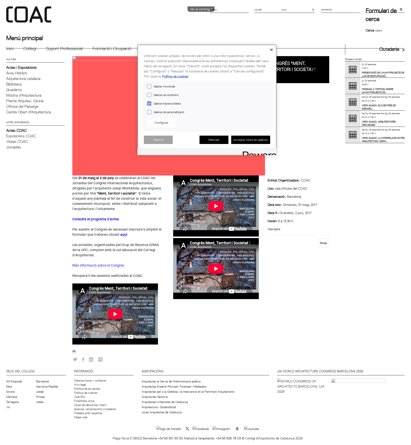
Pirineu (40, 397)
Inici (10, 48)
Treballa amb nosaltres (88, 413)
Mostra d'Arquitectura (23, 95)
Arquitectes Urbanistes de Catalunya (165, 402)
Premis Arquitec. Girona (24, 100)
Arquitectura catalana (23, 78)
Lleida (39, 392)
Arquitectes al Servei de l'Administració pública (171, 381)
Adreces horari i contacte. (90, 380)
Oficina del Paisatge (22, 106)
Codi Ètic (79, 397)
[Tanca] (271, 49)
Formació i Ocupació (111, 48)
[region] (207, 100)
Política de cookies (86, 393)
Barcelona (42, 381)
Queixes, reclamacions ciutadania (95, 409)
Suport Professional (64, 48)
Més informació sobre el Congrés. (98, 265)
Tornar (323, 243)
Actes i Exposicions (21, 67)
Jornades (13, 147)
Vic (8, 407)
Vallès (39, 402)
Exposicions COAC (21, 135)
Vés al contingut (201, 9)
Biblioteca (14, 84)
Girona (10, 392)
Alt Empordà (14, 381)
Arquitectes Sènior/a (155, 397)
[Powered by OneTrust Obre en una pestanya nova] (258, 152)
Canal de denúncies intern (90, 405)
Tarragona (12, 402)
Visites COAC (17, 141)
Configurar (161, 122)
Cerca (370, 30)
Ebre (9, 386)
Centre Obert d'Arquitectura (28, 111)
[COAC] (106, 16)
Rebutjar (213, 140)
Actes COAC (16, 130)
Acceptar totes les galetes (250, 140)
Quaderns (14, 89)
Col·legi (29, 48)
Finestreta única (84, 401)
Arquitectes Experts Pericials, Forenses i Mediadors (174, 386)
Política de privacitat (87, 389)
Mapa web (80, 417)
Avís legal (80, 385)
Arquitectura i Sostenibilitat (159, 407)
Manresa (11, 397)
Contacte (326, 9)
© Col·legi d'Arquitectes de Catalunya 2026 (272, 438)
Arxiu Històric (16, 72)
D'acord (158, 140)
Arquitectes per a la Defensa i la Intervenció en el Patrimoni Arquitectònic (188, 392)
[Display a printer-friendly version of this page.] (74, 353)
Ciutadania (389, 49)
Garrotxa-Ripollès (47, 386)
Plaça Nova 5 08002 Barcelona (135, 438)
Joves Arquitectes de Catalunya (162, 412)
